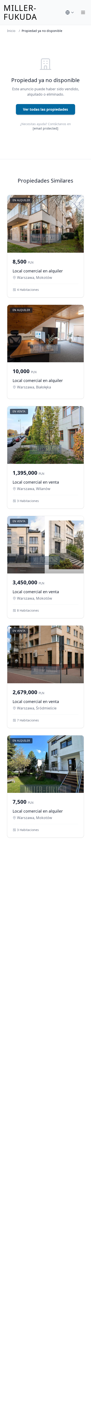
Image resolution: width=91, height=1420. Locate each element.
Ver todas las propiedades (45, 109)
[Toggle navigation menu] (83, 12)
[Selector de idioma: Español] (70, 12)
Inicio (11, 31)
